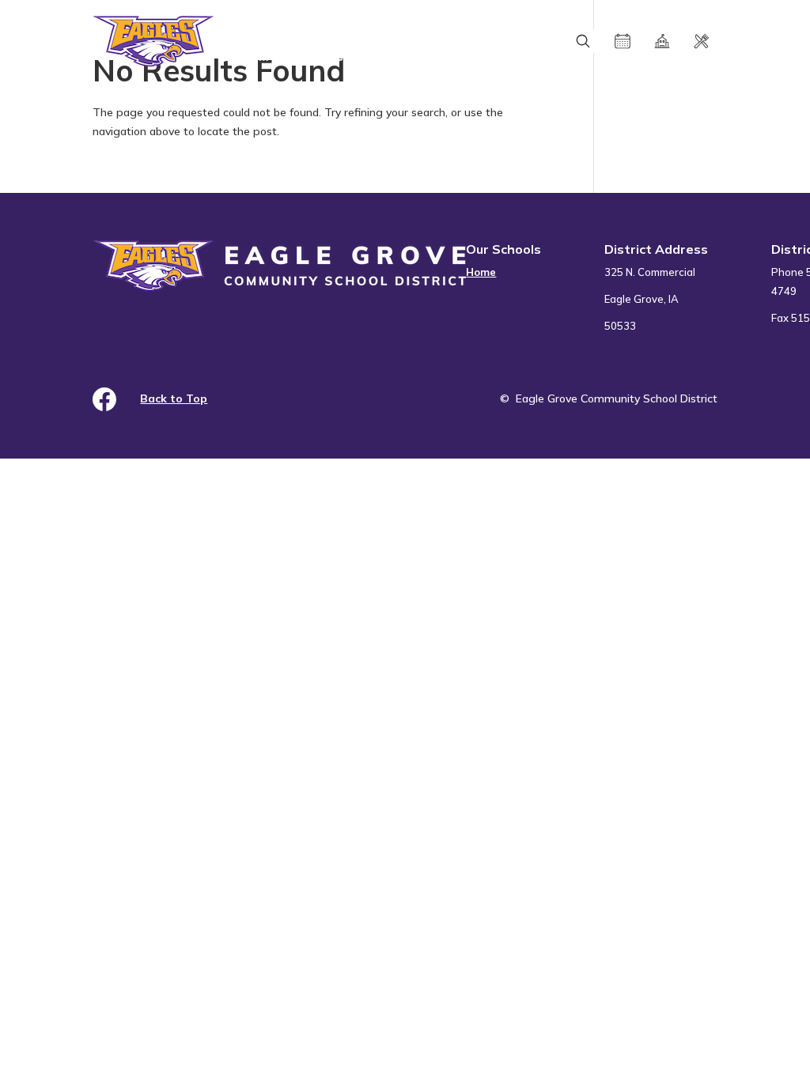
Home (481, 272)
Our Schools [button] (503, 249)
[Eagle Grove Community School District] (279, 41)
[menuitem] (503, 290)
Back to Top (173, 398)
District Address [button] (656, 249)
